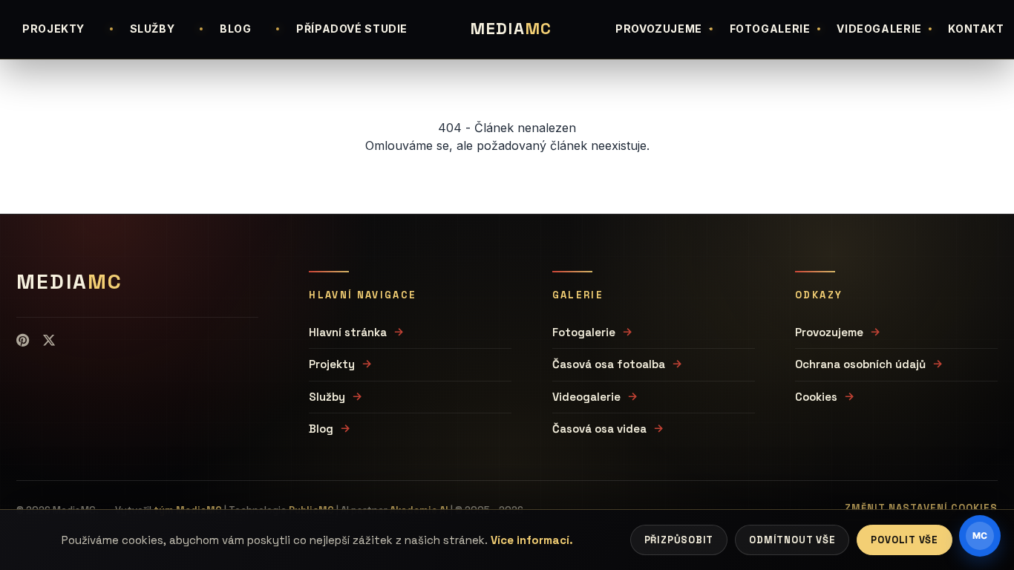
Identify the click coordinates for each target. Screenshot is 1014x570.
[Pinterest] (22, 340)
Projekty (332, 364)
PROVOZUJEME (658, 28)
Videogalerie (586, 397)
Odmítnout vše (792, 540)
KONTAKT (976, 28)
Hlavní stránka (348, 332)
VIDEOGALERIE (879, 28)
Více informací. (532, 540)
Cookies (816, 397)
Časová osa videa (599, 429)
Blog (321, 429)
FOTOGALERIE (770, 28)
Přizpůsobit (679, 540)
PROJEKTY (53, 28)
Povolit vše (904, 540)
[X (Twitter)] (49, 340)
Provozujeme (829, 332)
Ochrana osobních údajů (860, 364)
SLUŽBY (152, 28)
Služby (327, 397)
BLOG (236, 28)
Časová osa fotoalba (608, 364)
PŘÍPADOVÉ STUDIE (352, 28)
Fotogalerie (583, 332)
